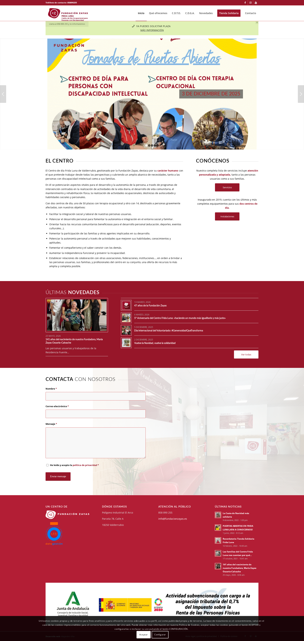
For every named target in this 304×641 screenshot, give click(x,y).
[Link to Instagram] (250, 2)
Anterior (3, 94)
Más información (152, 30)
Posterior (301, 94)
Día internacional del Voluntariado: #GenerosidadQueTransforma (168, 330)
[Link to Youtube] (255, 2)
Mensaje (51, 423)
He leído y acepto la (74, 465)
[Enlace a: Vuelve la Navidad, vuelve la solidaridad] (126, 342)
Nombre (51, 388)
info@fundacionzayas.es (172, 518)
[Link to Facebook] (245, 2)
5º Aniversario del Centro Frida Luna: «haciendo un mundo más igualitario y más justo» (180, 318)
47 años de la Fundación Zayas (150, 305)
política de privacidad (85, 465)
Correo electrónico (57, 406)
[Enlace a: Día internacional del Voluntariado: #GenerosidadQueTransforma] (126, 330)
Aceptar (143, 634)
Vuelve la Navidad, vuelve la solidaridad (155, 343)
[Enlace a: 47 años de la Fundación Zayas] (126, 305)
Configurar (160, 634)
